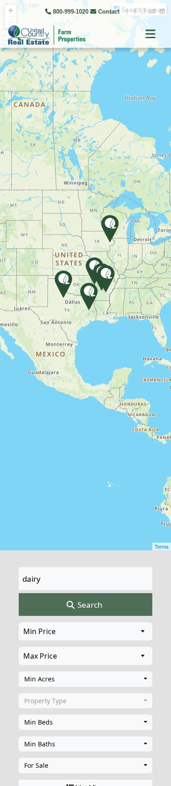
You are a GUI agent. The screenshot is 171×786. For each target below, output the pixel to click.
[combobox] (85, 679)
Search (89, 605)
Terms (162, 546)
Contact (108, 11)
